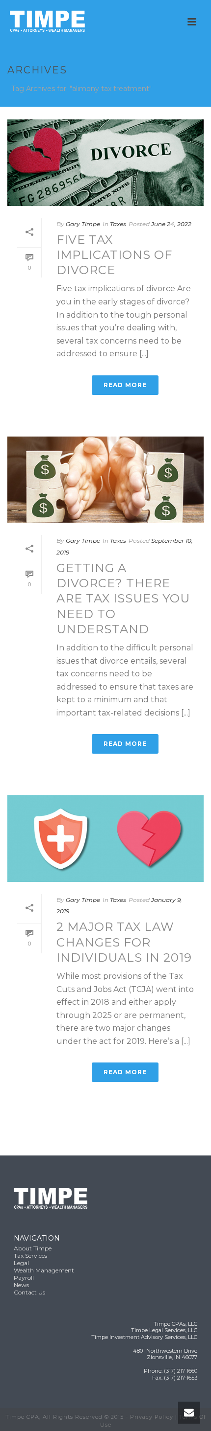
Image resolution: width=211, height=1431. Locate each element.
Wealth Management (44, 1270)
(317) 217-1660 (180, 1370)
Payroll (24, 1277)
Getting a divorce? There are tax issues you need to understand (123, 598)
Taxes (118, 224)
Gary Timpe (83, 224)
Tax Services (30, 1255)
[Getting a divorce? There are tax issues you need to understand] (105, 480)
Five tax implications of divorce (114, 254)
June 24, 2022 (171, 224)
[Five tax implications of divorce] (105, 162)
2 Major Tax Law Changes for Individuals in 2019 (124, 942)
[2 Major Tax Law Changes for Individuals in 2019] (105, 838)
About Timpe (33, 1248)
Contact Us (29, 1292)
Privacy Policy (151, 1416)
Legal (21, 1263)
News (21, 1285)
